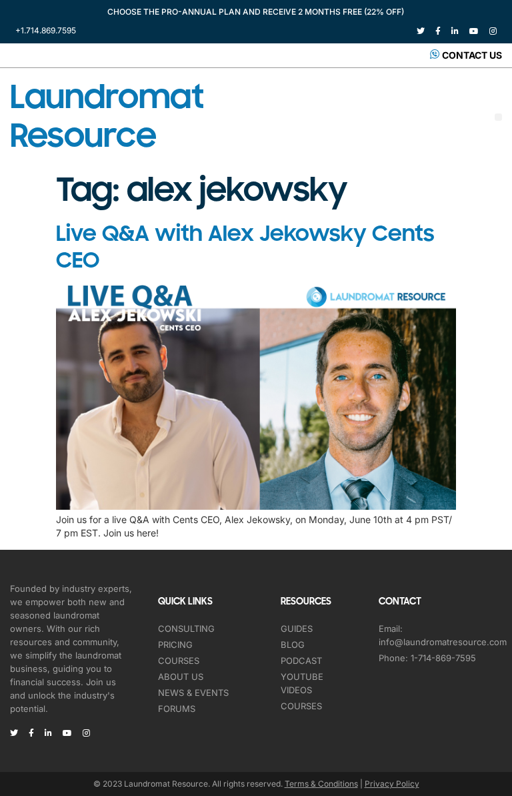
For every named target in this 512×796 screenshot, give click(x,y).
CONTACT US (472, 55)
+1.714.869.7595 (45, 30)
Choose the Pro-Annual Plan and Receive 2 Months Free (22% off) (255, 12)
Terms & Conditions (321, 784)
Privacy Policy (392, 784)
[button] (498, 117)
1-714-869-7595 (443, 658)
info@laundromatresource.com (443, 642)
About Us (180, 676)
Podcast (301, 660)
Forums (176, 708)
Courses (178, 660)
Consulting (186, 628)
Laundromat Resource (106, 116)
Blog (293, 644)
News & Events (193, 692)
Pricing (175, 644)
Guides (297, 628)
